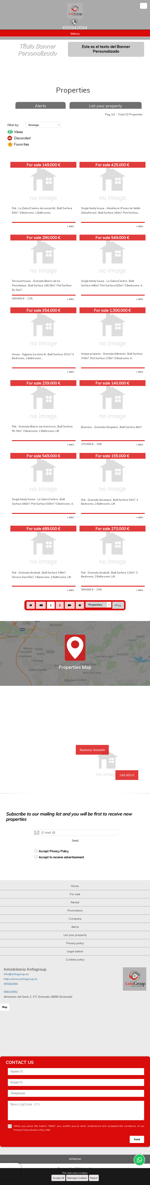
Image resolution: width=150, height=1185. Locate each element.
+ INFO (70, 226)
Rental (75, 902)
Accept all (58, 1177)
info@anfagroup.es (16, 974)
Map (4, 1007)
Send (75, 840)
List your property (105, 105)
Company (75, 918)
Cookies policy (75, 959)
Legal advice (75, 951)
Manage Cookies (77, 1177)
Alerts (40, 105)
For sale (75, 894)
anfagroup (75, 1158)
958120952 (11, 992)
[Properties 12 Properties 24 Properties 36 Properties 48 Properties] (98, 605)
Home (75, 886)
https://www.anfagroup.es (20, 979)
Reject (93, 1177)
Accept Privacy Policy (54, 851)
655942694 (11, 984)
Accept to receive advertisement (61, 857)
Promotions (75, 910)
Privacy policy (75, 943)
